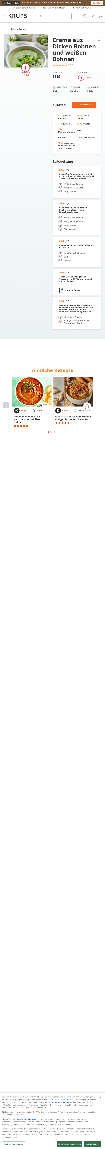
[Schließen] (101, 1097)
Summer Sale (11, 3)
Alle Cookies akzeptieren (69, 1144)
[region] (52, 1121)
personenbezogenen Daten (61, 1102)
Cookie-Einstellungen (13, 1144)
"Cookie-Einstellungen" (26, 1119)
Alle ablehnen (92, 1144)
